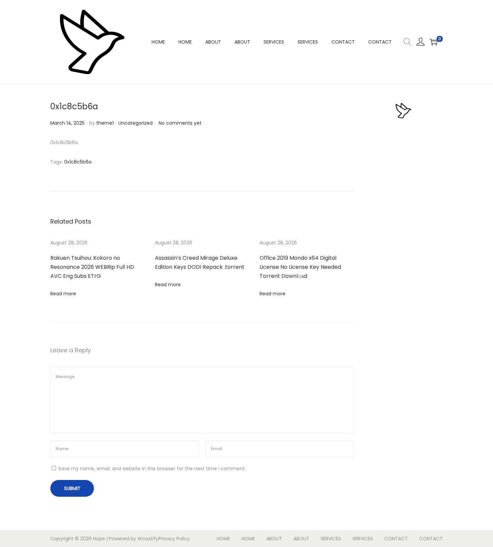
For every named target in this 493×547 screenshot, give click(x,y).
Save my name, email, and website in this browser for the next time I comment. (152, 468)
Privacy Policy (174, 538)
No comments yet (180, 123)
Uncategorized (135, 123)
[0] (434, 42)
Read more (63, 293)
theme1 (105, 123)
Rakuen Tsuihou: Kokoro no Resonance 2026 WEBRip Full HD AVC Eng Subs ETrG (92, 267)
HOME (223, 538)
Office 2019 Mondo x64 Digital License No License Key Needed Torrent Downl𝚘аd (300, 267)
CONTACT (396, 538)
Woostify (148, 538)
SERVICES (331, 538)
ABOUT (274, 538)
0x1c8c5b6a (78, 162)
